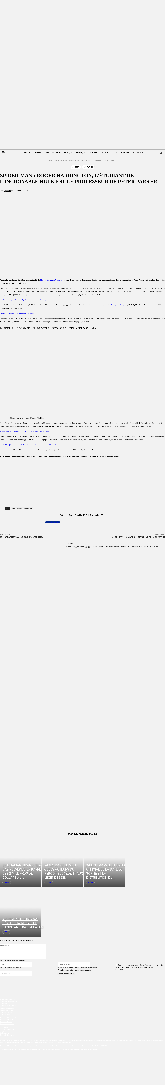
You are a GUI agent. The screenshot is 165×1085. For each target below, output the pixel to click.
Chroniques (4, 1027)
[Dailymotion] (20, 120)
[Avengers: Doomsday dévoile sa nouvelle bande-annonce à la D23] (20, 912)
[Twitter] (6, 120)
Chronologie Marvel (7, 1035)
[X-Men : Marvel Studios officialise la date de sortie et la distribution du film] (104, 862)
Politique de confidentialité (45, 1046)
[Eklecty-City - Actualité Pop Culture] (82, 133)
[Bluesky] (11, 120)
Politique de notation (63, 1046)
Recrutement (76, 1046)
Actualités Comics (6, 1012)
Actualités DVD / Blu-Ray (8, 1005)
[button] (160, 152)
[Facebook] (1, 120)
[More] (50, 195)
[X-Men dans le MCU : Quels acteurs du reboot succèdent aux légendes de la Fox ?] (62, 862)
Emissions (3, 1031)
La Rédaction (4, 1033)
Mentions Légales (28, 1046)
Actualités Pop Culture (7, 999)
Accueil (50, 160)
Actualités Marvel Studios (9, 1018)
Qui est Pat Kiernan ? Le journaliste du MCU (21, 537)
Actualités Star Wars (7, 1024)
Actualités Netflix (6, 1022)
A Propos (10, 1046)
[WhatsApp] (42, 195)
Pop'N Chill (96, 1046)
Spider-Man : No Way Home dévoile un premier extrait (138, 537)
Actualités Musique (6, 1010)
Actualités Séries (5, 1003)
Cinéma (56, 160)
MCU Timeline (106, 1046)
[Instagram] (15, 120)
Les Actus (88, 167)
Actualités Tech (5, 1014)
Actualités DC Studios (7, 1020)
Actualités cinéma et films (8, 1001)
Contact (18, 1046)
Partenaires (86, 1046)
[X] (33, 195)
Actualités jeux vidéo (7, 1009)
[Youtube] (24, 120)
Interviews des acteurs (7, 1029)
